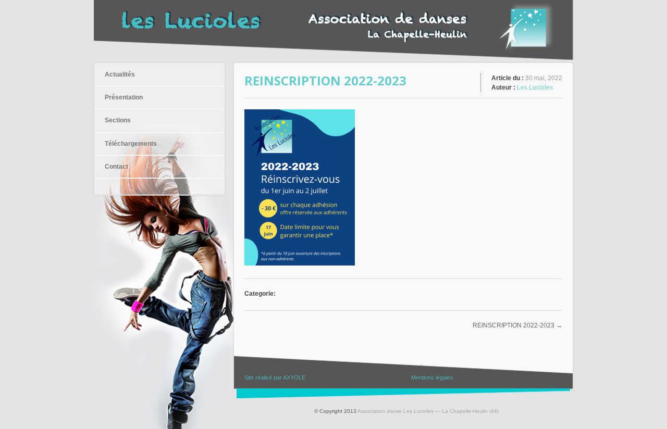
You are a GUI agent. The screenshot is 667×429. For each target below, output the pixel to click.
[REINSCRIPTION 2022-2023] (299, 263)
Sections (118, 120)
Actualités (120, 74)
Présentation (124, 97)
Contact (116, 166)
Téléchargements (131, 143)
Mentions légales (432, 377)
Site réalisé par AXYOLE (274, 377)
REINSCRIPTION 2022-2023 (513, 325)
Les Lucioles (535, 87)
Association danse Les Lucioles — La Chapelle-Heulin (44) (428, 411)
